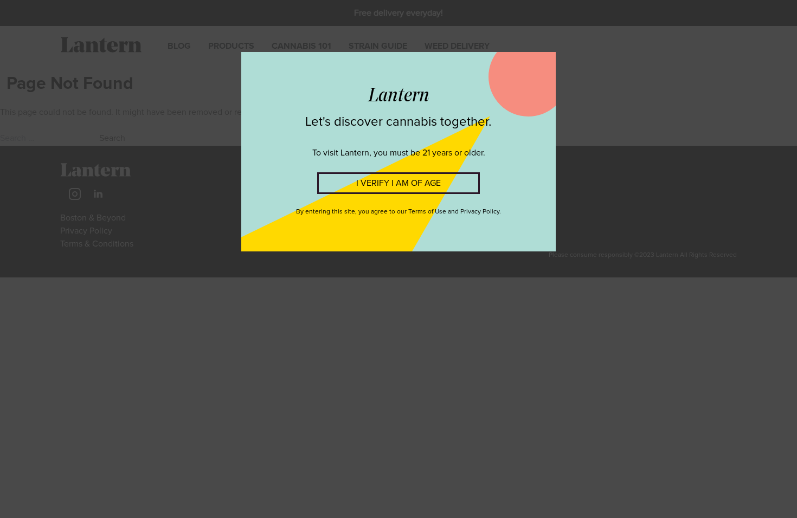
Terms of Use (427, 212)
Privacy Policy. (480, 212)
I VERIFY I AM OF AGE (398, 183)
